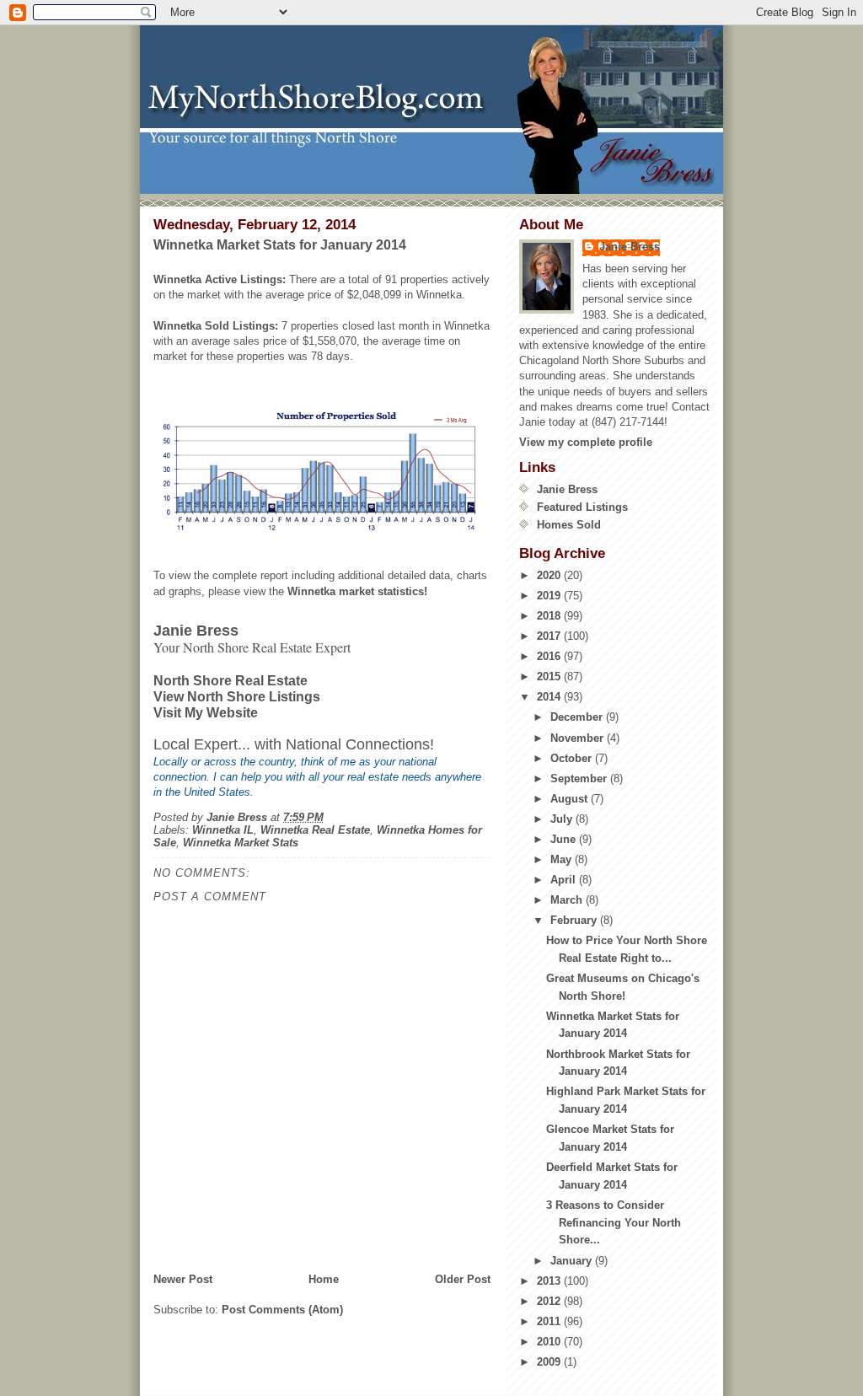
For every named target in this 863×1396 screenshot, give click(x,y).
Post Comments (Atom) (282, 1309)
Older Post (462, 1279)
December (578, 717)
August (570, 798)
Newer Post (182, 1279)
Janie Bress (629, 246)
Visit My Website (205, 713)
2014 (550, 696)
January (572, 1260)
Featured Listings (582, 507)
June (564, 839)
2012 (550, 1301)
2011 (550, 1321)
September (580, 778)
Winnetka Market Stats (240, 842)
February (575, 920)
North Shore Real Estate (230, 681)
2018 (550, 615)
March (568, 900)
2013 (550, 1281)
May (562, 859)
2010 (550, 1341)
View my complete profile (585, 442)
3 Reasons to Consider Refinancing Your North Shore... (613, 1223)
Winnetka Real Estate (315, 830)
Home (323, 1279)
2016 (550, 656)
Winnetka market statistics (355, 591)
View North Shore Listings (236, 697)
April (564, 879)
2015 (550, 676)
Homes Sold (569, 524)
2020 (550, 575)
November (578, 738)
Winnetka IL (223, 830)
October (572, 758)
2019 (550, 595)
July (563, 819)
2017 (550, 636)
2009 (550, 1362)
